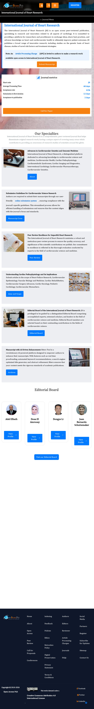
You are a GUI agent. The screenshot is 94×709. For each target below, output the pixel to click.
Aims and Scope (14, 294)
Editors (65, 623)
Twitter (82, 695)
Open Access (30, 632)
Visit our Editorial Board (46, 457)
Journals (65, 650)
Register (75, 5)
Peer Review (35, 257)
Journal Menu (47, 19)
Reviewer (66, 630)
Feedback (49, 623)
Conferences (32, 660)
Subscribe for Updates (85, 641)
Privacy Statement (49, 666)
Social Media (82, 617)
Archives (11, 372)
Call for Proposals (31, 651)
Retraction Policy (49, 646)
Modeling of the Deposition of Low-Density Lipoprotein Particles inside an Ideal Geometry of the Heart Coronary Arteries (32, 500)
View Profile (10, 435)
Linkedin (82, 701)
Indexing (48, 616)
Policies (48, 630)
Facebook (81, 688)
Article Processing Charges (66, 640)
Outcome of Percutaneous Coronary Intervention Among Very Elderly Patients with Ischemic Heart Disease (78, 500)
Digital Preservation (50, 656)
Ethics (47, 638)
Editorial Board (36, 333)
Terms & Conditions (49, 676)
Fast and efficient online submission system (31, 591)
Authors (65, 616)
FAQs (64, 657)
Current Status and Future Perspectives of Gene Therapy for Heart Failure (31, 568)
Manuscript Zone (15, 218)
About (32, 176)
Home (29, 616)
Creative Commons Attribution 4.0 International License (41, 696)
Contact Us (84, 657)
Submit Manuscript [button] (47, 64)
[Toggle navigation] (55, 5)
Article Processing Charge (26, 53)
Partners (83, 626)
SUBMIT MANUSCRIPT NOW (71, 591)
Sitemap (83, 650)
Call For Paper (47, 111)
